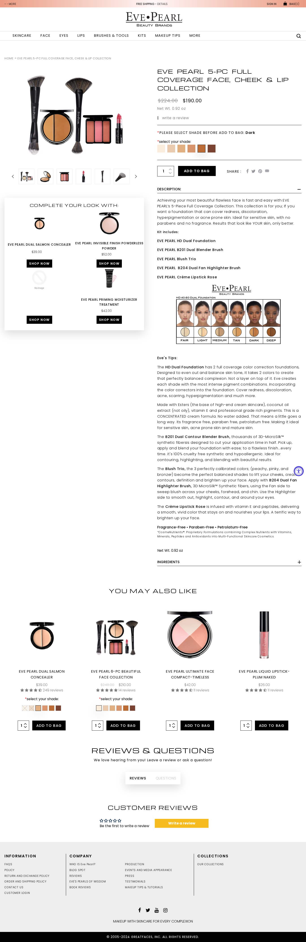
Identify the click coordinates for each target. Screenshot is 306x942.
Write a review (181, 823)
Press (129, 876)
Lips (81, 35)
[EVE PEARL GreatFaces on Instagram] (165, 911)
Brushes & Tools (111, 35)
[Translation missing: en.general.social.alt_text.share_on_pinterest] (260, 171)
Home (8, 58)
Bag (294, 4)
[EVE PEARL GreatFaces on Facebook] (139, 911)
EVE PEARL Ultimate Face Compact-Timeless (190, 674)
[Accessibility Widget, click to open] (299, 471)
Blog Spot (77, 870)
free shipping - (152, 4)
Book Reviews (80, 887)
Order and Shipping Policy (25, 881)
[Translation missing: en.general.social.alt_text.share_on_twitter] (253, 171)
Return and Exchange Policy (27, 876)
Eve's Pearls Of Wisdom (87, 881)
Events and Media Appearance (148, 870)
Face (45, 35)
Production (134, 864)
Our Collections (210, 864)
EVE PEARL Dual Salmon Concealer (39, 244)
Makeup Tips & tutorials (144, 887)
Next (133, 176)
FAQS (8, 864)
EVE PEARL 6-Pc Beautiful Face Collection (116, 674)
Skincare (22, 35)
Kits (142, 35)
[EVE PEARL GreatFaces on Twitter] (148, 911)
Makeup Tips (167, 35)
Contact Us (13, 887)
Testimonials (135, 881)
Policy (9, 870)
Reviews (75, 876)
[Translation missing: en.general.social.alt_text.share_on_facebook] (247, 171)
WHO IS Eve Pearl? (82, 864)
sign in (271, 4)
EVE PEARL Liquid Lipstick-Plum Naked (264, 674)
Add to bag (197, 171)
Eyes (63, 35)
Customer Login (17, 893)
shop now (39, 263)
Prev (15, 176)
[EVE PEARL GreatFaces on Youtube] (157, 911)
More (194, 35)
